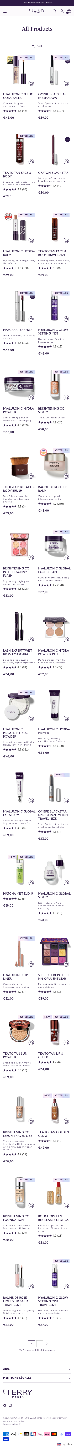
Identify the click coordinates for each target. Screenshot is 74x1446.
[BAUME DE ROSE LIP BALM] (54, 463)
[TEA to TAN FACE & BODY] (19, 149)
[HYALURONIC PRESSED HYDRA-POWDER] (19, 705)
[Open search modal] (54, 11)
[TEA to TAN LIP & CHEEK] (54, 1029)
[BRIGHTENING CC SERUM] (54, 384)
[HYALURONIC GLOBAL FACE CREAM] (54, 544)
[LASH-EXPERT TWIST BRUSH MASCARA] (19, 627)
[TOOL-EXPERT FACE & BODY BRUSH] (19, 463)
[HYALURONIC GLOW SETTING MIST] (54, 306)
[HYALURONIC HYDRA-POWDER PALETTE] (54, 627)
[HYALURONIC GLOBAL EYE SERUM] (19, 787)
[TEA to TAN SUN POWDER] (19, 1029)
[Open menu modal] (4, 11)
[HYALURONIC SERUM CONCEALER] (19, 70)
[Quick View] (31, 83)
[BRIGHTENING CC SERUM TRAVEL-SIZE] (19, 1108)
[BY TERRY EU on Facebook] (5, 1406)
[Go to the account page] (61, 11)
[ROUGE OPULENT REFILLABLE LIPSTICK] (54, 1192)
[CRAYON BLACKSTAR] (54, 149)
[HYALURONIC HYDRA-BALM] (19, 227)
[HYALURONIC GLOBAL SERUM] (54, 870)
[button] (65, 1444)
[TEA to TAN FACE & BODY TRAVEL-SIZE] (54, 227)
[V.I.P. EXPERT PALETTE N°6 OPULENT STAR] (54, 951)
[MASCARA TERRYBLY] (19, 306)
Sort (39, 46)
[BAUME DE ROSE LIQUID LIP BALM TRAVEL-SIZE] (19, 1274)
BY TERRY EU (26, 1418)
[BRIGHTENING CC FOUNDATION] (19, 1192)
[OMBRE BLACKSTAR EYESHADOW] (54, 70)
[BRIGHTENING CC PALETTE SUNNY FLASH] (19, 544)
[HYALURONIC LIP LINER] (19, 951)
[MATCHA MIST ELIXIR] (19, 870)
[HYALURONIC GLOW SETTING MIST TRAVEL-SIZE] (54, 1274)
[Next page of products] (47, 1343)
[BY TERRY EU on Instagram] (11, 1406)
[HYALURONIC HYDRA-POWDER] (19, 384)
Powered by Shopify (12, 1424)
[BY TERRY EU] (37, 11)
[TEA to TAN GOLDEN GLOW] (54, 1108)
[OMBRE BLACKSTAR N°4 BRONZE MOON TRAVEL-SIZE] (54, 787)
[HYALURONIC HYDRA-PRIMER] (54, 705)
